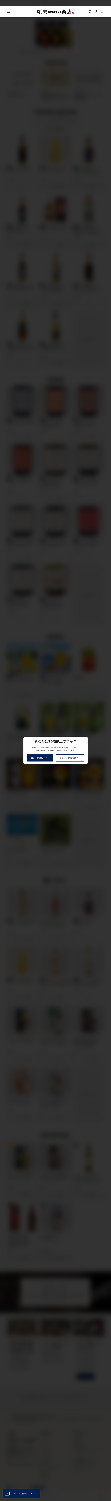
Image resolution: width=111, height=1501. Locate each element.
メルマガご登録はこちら (23, 1493)
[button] (8, 12)
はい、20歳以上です (40, 758)
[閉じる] (37, 1492)
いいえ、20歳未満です (70, 758)
